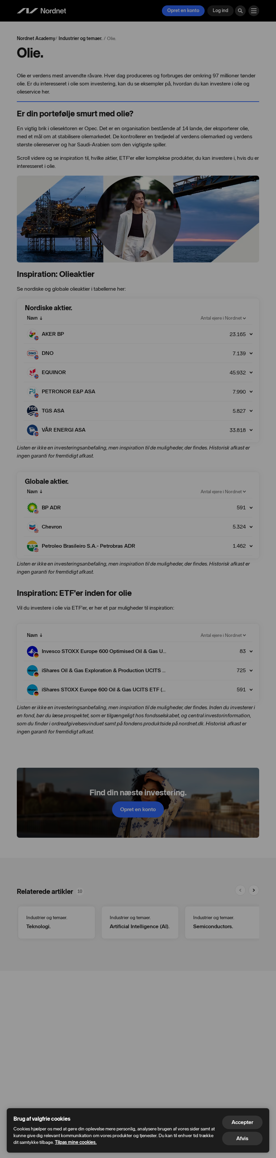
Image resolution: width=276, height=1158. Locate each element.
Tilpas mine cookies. (76, 1142)
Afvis (242, 1138)
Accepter (242, 1122)
